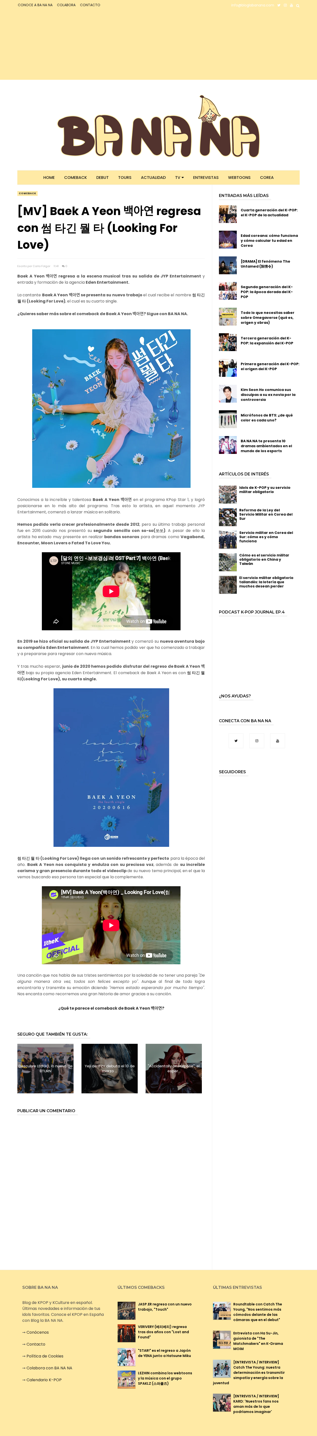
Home (49, 177)
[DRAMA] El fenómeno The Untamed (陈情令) (265, 264)
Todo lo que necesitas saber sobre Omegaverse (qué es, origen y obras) (267, 317)
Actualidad (153, 177)
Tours (125, 177)
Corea (267, 177)
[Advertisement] (60, 45)
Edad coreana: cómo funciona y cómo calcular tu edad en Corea (269, 240)
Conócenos (37, 1332)
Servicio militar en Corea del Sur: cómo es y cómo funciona (266, 537)
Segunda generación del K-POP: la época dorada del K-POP (267, 291)
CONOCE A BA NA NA (35, 4)
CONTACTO (90, 4)
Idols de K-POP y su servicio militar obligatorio (265, 489)
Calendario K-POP (44, 1380)
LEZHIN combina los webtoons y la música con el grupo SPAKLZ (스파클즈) (165, 1378)
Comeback (75, 177)
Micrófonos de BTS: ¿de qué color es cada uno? (267, 418)
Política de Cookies (44, 1356)
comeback (27, 193)
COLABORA (66, 4)
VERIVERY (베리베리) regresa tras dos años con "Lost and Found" (163, 1332)
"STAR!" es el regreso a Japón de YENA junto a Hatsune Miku (164, 1353)
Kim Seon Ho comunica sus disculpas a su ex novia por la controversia (268, 394)
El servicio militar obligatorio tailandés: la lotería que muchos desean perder (266, 582)
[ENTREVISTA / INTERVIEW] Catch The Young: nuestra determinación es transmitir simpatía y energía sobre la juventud (249, 1372)
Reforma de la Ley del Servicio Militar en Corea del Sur (265, 514)
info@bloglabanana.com (252, 5)
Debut (102, 177)
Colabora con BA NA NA (49, 1368)
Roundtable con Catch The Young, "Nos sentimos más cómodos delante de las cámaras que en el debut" (257, 1312)
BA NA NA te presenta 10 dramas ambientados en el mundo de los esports (266, 446)
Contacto (35, 1344)
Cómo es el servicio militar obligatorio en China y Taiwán (264, 559)
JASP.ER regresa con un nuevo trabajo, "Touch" (165, 1307)
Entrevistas (206, 177)
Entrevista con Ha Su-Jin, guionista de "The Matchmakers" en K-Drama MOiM (258, 1341)
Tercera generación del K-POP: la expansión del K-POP (267, 341)
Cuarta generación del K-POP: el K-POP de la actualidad (269, 213)
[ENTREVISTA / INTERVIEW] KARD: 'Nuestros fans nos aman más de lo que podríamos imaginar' (256, 1404)
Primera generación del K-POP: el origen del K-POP (270, 366)
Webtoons (239, 177)
